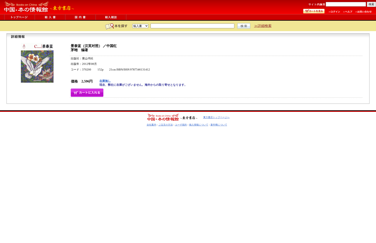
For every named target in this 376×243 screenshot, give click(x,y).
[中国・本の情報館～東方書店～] (39, 13)
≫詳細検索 (263, 26)
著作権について (218, 124)
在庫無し (105, 80)
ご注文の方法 (165, 124)
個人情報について (198, 124)
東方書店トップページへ (216, 117)
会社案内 (151, 124)
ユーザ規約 (181, 124)
